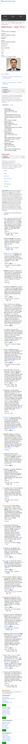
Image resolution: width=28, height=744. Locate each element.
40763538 (10, 244)
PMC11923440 (16, 323)
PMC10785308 (7, 448)
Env (9, 298)
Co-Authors (10, 76)
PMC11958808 (16, 279)
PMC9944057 (7, 555)
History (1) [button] (5, 19)
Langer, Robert (5, 727)
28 (14, 540)
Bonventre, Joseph (6, 714)
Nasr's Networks (5, 74)
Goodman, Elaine (6, 736)
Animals (18, 344)
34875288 (10, 681)
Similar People (18, 76)
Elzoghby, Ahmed (6, 711)
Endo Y (11, 305)
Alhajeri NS (14, 634)
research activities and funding (9, 82)
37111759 (10, 518)
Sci (8, 282)
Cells (12, 234)
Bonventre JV (7, 254)
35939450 (6, 624)
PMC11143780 (11, 428)
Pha (12, 571)
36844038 (15, 553)
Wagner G (6, 401)
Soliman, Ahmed (6, 712)
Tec (11, 499)
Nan (9, 265)
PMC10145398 (7, 519)
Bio (8, 233)
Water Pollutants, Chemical (8, 698)
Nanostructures (5, 697)
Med (9, 627)
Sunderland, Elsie (6, 722)
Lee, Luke (4, 715)
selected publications (6, 157)
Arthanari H (17, 393)
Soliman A (10, 253)
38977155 (15, 340)
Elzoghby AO (7, 417)
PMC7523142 (16, 666)
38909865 (15, 381)
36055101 (10, 605)
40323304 (6, 261)
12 (14, 430)
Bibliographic (6, 154)
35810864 (6, 646)
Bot (8, 482)
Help (21, 16)
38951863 (18, 359)
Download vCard (5, 56)
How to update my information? (13, 71)
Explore (4, 705)
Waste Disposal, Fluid (7, 702)
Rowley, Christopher (6, 737)
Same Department (6, 78)
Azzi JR (18, 509)
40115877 (6, 323)
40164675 (6, 279)
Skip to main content (6, 2)
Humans (7, 234)
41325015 (10, 229)
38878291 (18, 408)
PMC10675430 (7, 463)
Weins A (13, 659)
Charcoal (4, 700)
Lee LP (16, 222)
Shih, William (5, 725)
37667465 (10, 479)
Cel (8, 413)
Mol (11, 247)
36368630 (6, 567)
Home (5, 16)
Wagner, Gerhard (6, 709)
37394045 (6, 496)
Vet (8, 364)
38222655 (12, 446)
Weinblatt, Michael (6, 740)
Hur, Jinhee (4, 726)
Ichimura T (13, 655)
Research (4, 87)
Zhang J (20, 253)
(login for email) (12, 56)
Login (2, 21)
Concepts (4, 76)
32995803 (6, 666)
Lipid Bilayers (5, 701)
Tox (12, 298)
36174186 (12, 588)
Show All (6, 214)
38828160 (20, 427)
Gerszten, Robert (6, 739)
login (9, 100)
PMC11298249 (11, 409)
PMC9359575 (16, 624)
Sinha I (11, 314)
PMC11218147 (11, 360)
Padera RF (8, 659)
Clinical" (12, 384)
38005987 (15, 462)
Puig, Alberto (5, 734)
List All (11, 104)
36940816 (18, 539)
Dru (9, 571)
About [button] (13, 16)
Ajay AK (6, 505)
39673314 (6, 295)
